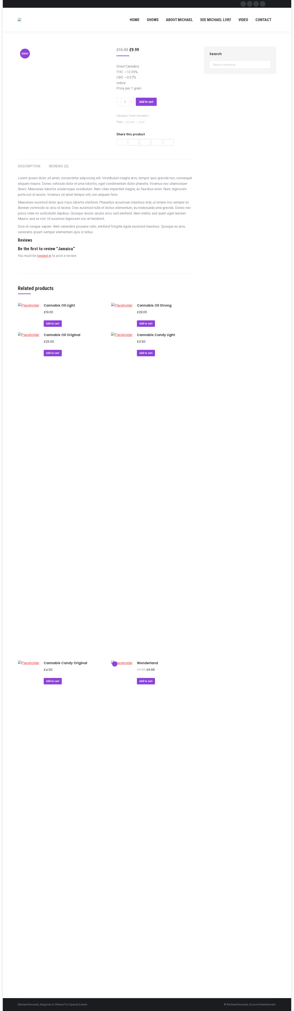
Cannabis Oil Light (59, 305)
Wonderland (147, 663)
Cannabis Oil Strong (154, 305)
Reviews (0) (58, 166)
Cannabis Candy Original (65, 663)
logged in (44, 256)
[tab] (29, 164)
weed (141, 122)
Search (266, 64)
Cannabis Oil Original (62, 335)
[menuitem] (134, 20)
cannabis (130, 122)
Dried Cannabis (138, 115)
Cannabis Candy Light (156, 335)
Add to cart (146, 101)
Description (29, 166)
